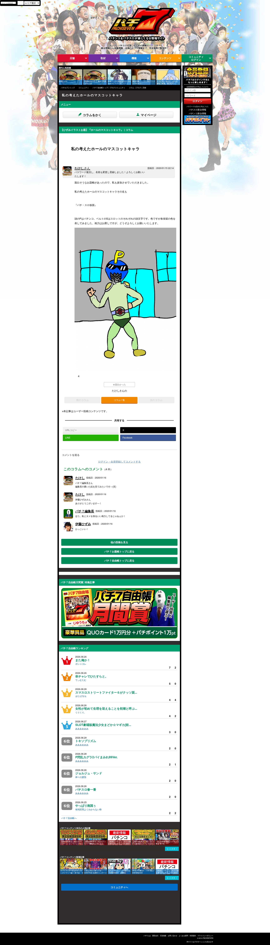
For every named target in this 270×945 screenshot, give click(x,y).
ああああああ (81, 728)
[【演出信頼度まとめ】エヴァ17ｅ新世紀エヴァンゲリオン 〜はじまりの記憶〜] (133, 831)
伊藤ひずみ (83, 523)
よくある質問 (183, 936)
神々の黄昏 (80, 777)
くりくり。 (80, 712)
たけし (82, 168)
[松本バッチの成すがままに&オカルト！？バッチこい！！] (109, 71)
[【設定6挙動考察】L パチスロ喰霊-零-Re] (157, 831)
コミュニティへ (119, 887)
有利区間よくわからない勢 (88, 809)
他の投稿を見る (119, 542)
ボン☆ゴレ (80, 663)
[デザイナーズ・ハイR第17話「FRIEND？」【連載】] (109, 860)
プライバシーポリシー (205, 936)
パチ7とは (147, 936)
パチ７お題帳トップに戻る (119, 551)
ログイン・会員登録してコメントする (119, 461)
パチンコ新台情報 (197, 113)
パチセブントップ (68, 87)
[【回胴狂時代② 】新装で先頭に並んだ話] (84, 71)
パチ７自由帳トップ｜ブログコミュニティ (108, 87)
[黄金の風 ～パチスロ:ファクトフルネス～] (133, 71)
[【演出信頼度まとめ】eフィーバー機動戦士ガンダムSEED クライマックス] (85, 831)
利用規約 (193, 936)
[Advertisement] (74, 908)
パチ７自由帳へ (69, 818)
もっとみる (171, 848)
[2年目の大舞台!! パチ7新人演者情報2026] (133, 860)
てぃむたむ (80, 680)
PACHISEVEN (208, 938)
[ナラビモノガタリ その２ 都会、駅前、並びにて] (157, 71)
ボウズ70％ (81, 696)
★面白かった (119, 384)
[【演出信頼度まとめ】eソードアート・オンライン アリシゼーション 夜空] (61, 831)
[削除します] (60, 71)
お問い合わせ (172, 936)
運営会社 (155, 936)
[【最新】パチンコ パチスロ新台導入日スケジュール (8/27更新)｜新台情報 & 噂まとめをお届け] (109, 831)
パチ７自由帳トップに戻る (119, 560)
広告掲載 (163, 936)
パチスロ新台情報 (197, 109)
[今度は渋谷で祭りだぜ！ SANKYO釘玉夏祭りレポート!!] (85, 860)
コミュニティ (83, 87)
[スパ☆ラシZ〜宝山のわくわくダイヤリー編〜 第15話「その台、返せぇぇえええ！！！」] (61, 860)
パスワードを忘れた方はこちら (197, 106)
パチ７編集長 (84, 511)
